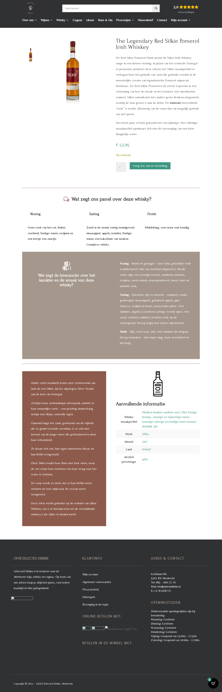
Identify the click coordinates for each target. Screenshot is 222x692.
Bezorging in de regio (95, 604)
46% (144, 459)
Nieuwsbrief (145, 20)
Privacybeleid (90, 589)
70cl (144, 441)
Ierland (146, 449)
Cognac (77, 20)
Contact (162, 20)
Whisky (60, 20)
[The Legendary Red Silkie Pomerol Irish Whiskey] (72, 71)
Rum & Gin (105, 20)
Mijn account (179, 20)
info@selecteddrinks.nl (169, 586)
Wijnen (45, 20)
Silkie (145, 434)
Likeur (90, 20)
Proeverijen (123, 20)
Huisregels (88, 597)
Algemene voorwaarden (96, 582)
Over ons (27, 20)
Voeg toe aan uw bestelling (150, 165)
